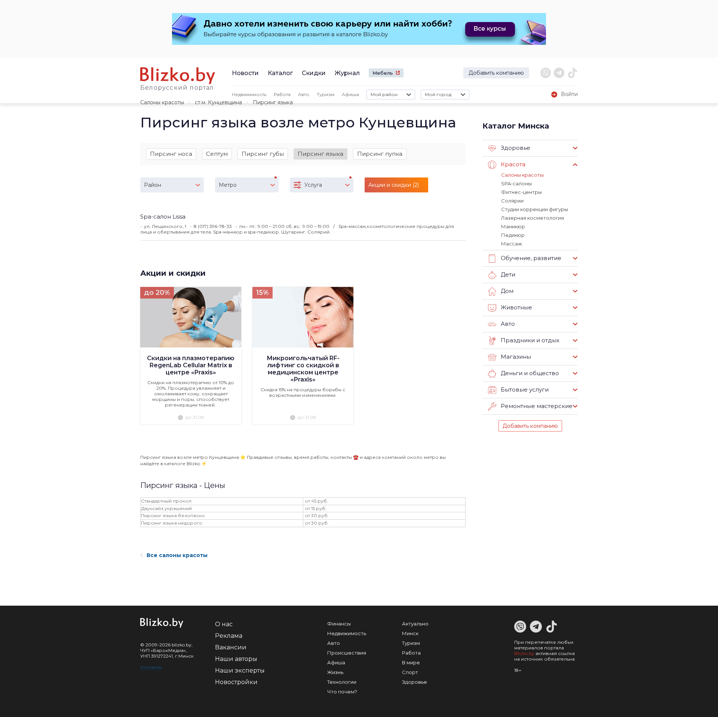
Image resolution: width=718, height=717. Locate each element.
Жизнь (335, 672)
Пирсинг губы (263, 153)
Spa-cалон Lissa (162, 216)
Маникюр (513, 226)
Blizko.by (524, 653)
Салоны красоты (162, 102)
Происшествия (346, 653)
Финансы (339, 624)
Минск (410, 633)
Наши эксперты (240, 670)
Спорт (410, 672)
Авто (303, 94)
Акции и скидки (173, 273)
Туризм (325, 94)
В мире (411, 662)
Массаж (511, 244)
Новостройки (236, 682)
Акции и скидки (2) (393, 185)
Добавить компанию (496, 72)
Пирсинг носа (171, 153)
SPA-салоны (516, 183)
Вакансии (230, 647)
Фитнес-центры (521, 192)
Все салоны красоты (177, 555)
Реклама (228, 635)
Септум (217, 153)
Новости (245, 73)
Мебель (382, 73)
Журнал (347, 73)
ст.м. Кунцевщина (218, 102)
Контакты (151, 667)
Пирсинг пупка (379, 153)
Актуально (415, 624)
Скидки (314, 73)
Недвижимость (249, 94)
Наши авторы (236, 658)
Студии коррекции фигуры (534, 209)
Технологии (341, 682)
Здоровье (414, 682)
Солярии (512, 201)
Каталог (280, 73)
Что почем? (342, 692)
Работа (282, 94)
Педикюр (513, 235)
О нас (224, 624)
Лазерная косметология (532, 218)
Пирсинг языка (320, 153)
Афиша (350, 94)
